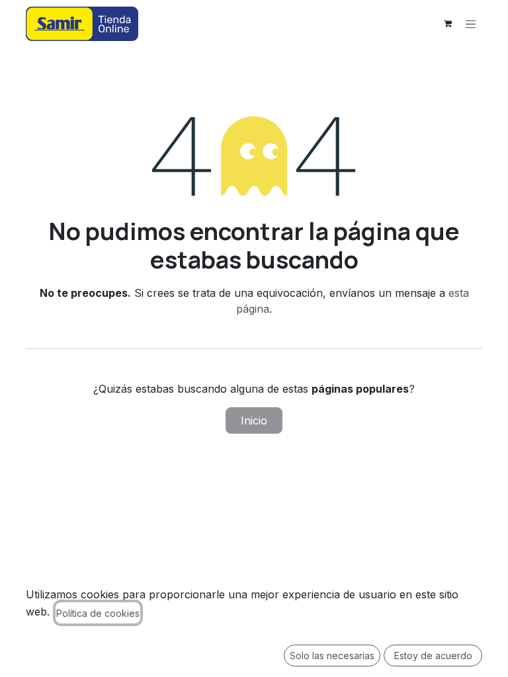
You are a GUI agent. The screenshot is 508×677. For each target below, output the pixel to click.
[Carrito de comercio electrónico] (448, 24)
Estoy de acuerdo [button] (433, 655)
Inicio (254, 420)
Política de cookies (98, 613)
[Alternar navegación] (471, 24)
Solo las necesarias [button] (332, 655)
